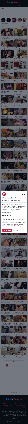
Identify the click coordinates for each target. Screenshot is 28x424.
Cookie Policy (17, 225)
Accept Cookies (7, 230)
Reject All (15, 230)
